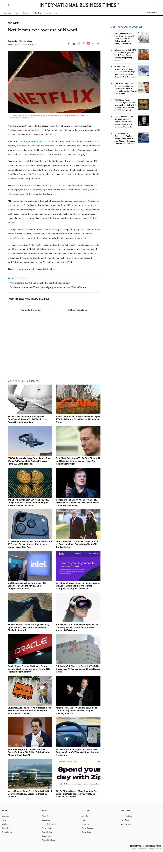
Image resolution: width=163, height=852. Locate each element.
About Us (45, 816)
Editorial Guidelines (77, 310)
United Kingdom (87, 828)
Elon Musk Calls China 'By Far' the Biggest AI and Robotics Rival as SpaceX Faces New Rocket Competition (78, 461)
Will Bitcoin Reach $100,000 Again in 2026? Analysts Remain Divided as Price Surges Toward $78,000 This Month (28, 503)
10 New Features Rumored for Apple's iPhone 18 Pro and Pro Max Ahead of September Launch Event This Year (30, 544)
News (17, 13)
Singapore (85, 824)
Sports (26, 13)
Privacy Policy (47, 828)
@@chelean (26, 41)
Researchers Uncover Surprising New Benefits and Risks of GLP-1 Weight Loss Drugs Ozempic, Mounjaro (27, 419)
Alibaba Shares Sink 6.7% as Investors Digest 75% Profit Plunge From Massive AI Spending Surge (78, 419)
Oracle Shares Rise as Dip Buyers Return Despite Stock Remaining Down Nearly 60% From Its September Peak (29, 669)
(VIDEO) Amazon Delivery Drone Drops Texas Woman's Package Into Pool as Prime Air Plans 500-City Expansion (29, 461)
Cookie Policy (47, 832)
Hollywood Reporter (32, 141)
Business (7, 13)
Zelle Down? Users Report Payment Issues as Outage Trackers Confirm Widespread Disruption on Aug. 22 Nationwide (78, 586)
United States (87, 832)
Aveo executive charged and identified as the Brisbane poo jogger (40, 283)
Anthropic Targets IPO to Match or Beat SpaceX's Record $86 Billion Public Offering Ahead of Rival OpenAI (29, 752)
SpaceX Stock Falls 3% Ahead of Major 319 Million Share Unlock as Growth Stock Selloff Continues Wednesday (77, 503)
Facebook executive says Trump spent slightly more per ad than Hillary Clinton (48, 287)
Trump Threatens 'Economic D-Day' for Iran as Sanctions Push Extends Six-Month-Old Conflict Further (77, 544)
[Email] (93, 43)
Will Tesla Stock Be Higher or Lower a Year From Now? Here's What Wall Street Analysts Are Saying (77, 752)
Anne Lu (14, 41)
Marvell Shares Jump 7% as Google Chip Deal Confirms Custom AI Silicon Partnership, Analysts (30, 794)
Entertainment (51, 13)
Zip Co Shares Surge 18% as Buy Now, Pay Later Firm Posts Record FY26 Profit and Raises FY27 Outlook (76, 794)
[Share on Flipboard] (83, 43)
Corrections (46, 836)
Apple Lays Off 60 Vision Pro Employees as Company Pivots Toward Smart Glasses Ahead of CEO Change (77, 627)
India (83, 820)
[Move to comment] (98, 43)
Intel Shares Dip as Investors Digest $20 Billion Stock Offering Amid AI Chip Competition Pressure (27, 586)
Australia (85, 816)
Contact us (46, 820)
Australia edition (151, 13)
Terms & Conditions (49, 824)
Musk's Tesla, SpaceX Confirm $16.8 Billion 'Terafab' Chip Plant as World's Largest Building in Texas (77, 710)
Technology (37, 13)
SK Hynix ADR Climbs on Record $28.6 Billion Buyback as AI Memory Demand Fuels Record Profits (78, 669)
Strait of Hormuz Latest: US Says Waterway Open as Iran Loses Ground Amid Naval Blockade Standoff (28, 627)
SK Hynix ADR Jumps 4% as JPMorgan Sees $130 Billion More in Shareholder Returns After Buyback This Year (29, 710)
